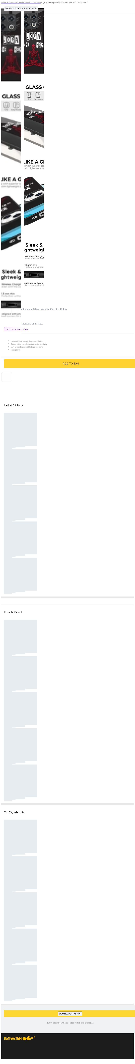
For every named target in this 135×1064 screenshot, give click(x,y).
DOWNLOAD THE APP (70, 1013)
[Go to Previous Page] (4, 7)
